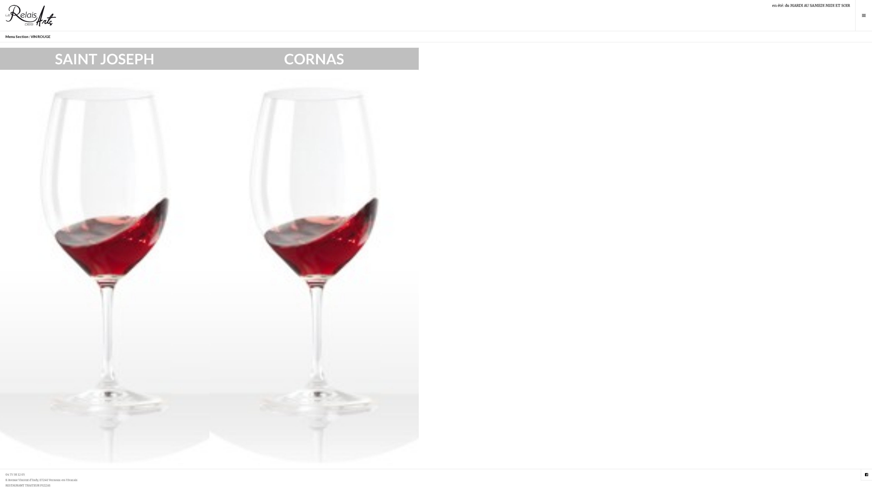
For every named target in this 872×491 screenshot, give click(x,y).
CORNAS (314, 59)
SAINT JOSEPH (104, 59)
